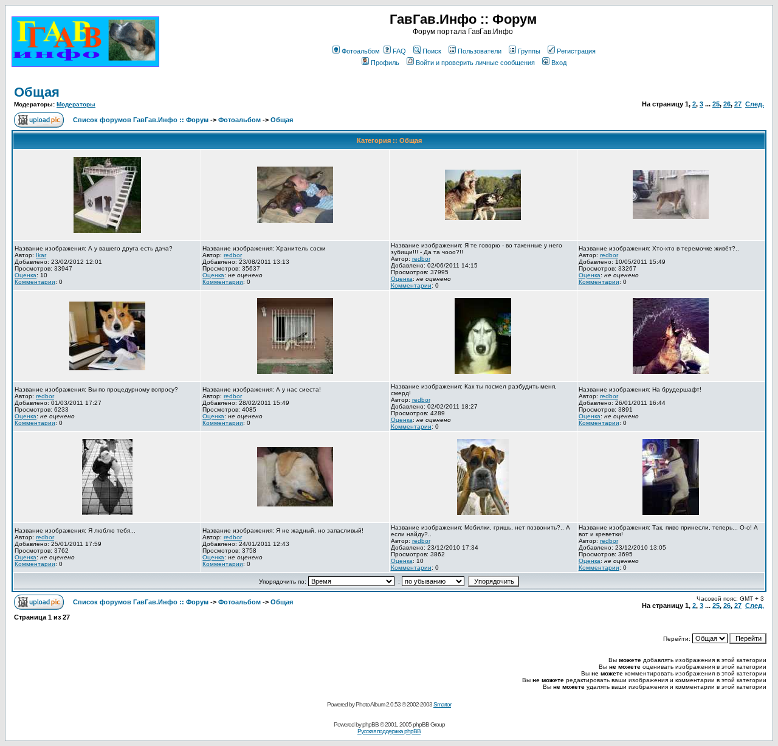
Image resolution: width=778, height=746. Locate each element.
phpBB (370, 724)
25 (716, 104)
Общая (37, 92)
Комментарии (35, 281)
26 (727, 104)
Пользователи (479, 51)
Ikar (41, 255)
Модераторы (76, 104)
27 (738, 104)
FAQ (399, 51)
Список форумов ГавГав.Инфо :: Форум (140, 119)
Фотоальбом (361, 51)
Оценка (25, 275)
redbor (233, 255)
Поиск (431, 51)
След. (754, 104)
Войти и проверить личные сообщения (475, 62)
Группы (529, 51)
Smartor (442, 704)
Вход (558, 62)
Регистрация (576, 51)
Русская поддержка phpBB (389, 731)
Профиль (385, 62)
